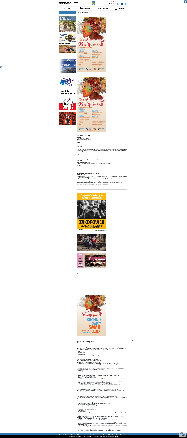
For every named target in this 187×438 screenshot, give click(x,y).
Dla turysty (69, 8)
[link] (185, 1)
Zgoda (116, 436)
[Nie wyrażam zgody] (185, 436)
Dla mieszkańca (86, 8)
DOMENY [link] (126, 434)
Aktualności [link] (61, 434)
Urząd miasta (121, 8)
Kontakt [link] (118, 434)
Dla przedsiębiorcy (103, 8)
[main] (102, 221)
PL (109, 1)
